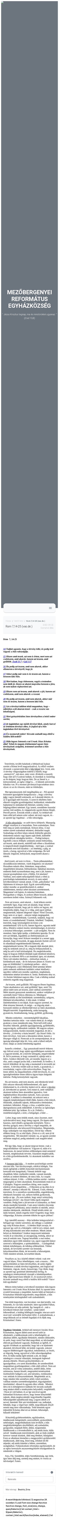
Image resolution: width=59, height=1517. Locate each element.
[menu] (50, 608)
